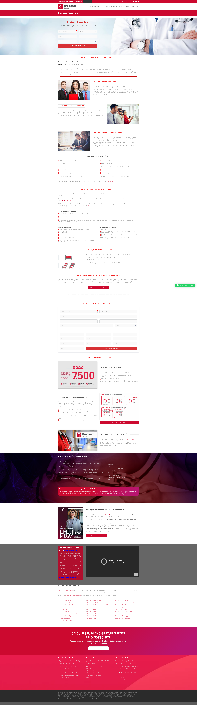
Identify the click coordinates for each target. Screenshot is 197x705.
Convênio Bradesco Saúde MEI (68, 673)
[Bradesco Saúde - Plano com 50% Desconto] (67, 6)
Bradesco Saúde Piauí (93, 618)
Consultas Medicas (113, 475)
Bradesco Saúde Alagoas (66, 602)
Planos (107, 6)
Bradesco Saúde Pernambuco (95, 616)
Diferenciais (114, 6)
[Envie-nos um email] (138, 1)
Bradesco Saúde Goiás (66, 618)
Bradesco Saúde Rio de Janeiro (123, 600)
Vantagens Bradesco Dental (95, 675)
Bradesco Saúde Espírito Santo (68, 616)
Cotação (132, 6)
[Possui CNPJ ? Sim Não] (88, 31)
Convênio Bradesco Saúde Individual (70, 666)
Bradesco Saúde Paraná (94, 613)
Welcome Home (112, 462)
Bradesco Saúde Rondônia (122, 607)
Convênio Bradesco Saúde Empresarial (70, 670)
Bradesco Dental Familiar (94, 668)
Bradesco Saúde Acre (66, 600)
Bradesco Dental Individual (94, 666)
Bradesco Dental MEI (93, 673)
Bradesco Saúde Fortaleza (67, 620)
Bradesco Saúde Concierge (69, 472)
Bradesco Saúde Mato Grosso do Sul (97, 605)
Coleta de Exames (113, 466)
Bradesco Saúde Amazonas (67, 607)
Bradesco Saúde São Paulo (122, 613)
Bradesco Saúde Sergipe (122, 616)
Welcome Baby (112, 464)
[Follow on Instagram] (135, 1)
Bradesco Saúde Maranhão (94, 600)
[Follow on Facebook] (133, 1)
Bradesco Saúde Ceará (66, 611)
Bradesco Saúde (98, 6)
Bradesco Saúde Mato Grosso (95, 602)
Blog (137, 6)
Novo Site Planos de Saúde (67, 677)
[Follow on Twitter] (136, 1)
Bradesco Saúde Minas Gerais (95, 607)
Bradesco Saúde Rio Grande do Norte (125, 602)
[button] (185, 285)
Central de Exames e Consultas (116, 477)
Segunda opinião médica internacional (118, 473)
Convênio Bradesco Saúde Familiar (69, 668)
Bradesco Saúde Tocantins (122, 618)
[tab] (60, 65)
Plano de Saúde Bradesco (66, 590)
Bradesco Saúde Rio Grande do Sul (125, 605)
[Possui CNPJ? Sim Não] (118, 311)
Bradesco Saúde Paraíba (94, 611)
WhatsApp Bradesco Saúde (127, 679)
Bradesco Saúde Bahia (66, 609)
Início (91, 6)
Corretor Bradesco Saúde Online (129, 666)
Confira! (89, 206)
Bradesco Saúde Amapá (66, 605)
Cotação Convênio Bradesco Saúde (69, 675)
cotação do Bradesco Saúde (73, 595)
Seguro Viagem (112, 479)
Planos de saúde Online (94, 677)
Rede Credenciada (123, 6)
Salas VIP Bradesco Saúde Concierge (118, 470)
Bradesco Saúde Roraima (122, 609)
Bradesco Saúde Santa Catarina (124, 611)
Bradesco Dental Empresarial (95, 670)
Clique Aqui (110, 182)
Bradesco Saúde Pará (93, 609)
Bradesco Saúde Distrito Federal (69, 613)
